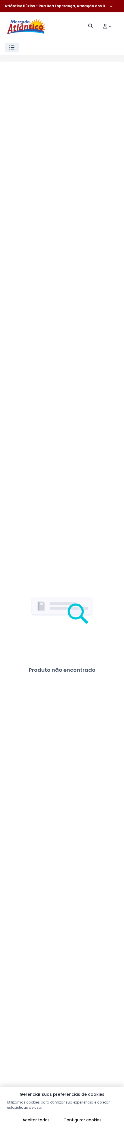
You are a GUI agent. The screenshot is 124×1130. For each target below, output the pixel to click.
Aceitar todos (36, 1120)
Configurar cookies (82, 1120)
